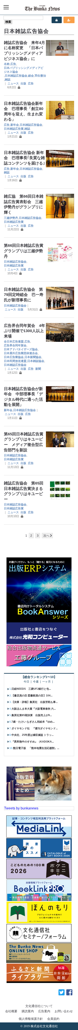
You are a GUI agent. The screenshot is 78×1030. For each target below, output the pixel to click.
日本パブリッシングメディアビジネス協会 (23, 69)
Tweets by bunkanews (21, 808)
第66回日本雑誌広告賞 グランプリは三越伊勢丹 (25, 250)
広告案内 (44, 1011)
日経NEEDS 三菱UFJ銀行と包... (31, 688)
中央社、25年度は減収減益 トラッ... (32, 734)
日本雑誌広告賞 (14, 128)
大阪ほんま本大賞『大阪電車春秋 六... (33, 708)
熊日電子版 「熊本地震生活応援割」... (36, 748)
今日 (26, 681)
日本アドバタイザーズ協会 (21, 349)
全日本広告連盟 (14, 341)
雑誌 (7, 79)
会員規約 (53, 1018)
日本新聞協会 (32, 357)
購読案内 (28, 1011)
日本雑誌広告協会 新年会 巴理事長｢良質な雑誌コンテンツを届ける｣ (24, 157)
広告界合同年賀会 (15, 345)
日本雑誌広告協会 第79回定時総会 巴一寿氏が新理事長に (23, 294)
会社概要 (11, 1011)
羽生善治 (40, 75)
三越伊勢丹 (11, 218)
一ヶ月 (46, 681)
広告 (13, 64)
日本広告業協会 (14, 357)
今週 (36, 681)
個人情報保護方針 (31, 1018)
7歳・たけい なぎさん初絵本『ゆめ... (33, 721)
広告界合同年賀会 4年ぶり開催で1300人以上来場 (24, 330)
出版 (23, 83)
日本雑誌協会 (35, 361)
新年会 (14, 124)
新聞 (38, 368)
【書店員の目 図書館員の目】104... (31, 695)
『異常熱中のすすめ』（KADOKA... (32, 741)
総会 (31, 75)
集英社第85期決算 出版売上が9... (31, 715)
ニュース (13, 83)
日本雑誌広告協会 (16, 75)
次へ (46, 535)
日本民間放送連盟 (15, 361)
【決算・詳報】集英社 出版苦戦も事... (34, 702)
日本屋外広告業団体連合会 (21, 353)
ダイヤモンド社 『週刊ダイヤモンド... (34, 728)
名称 (7, 64)
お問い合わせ (64, 1011)
